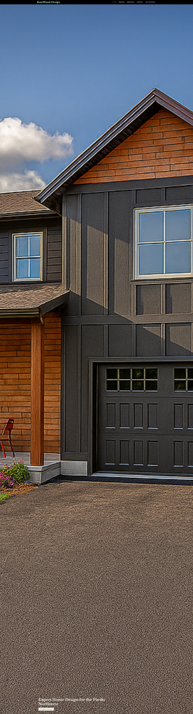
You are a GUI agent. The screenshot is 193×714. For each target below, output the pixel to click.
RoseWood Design (48, 2)
